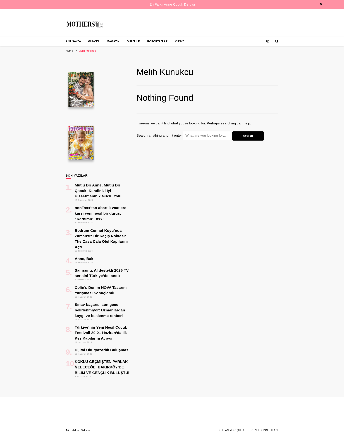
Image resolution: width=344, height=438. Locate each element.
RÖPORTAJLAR (157, 41)
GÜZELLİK (133, 41)
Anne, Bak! (85, 259)
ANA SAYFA (73, 41)
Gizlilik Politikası (265, 430)
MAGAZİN (113, 41)
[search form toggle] (276, 41)
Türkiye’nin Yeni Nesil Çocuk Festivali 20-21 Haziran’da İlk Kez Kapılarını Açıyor (101, 332)
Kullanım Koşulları (233, 430)
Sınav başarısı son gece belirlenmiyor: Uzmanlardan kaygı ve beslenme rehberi (100, 310)
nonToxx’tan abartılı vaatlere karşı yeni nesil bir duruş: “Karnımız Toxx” (100, 213)
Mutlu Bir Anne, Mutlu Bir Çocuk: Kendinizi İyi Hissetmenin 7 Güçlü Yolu (98, 190)
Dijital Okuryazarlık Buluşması (102, 350)
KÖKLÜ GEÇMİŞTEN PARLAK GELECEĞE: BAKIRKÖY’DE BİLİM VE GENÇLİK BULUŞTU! (102, 367)
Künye (179, 41)
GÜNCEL (94, 41)
